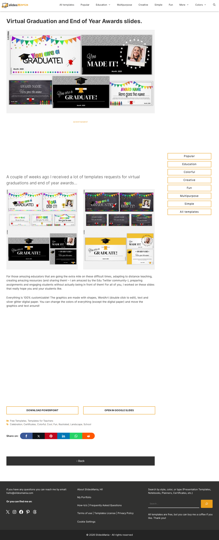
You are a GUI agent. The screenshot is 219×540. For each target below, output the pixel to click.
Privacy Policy (126, 513)
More (182, 4)
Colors (199, 4)
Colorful (41, 424)
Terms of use (84, 513)
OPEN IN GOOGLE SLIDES (119, 410)
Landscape (76, 424)
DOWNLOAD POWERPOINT (42, 410)
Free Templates (18, 420)
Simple (158, 4)
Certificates (30, 424)
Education (101, 4)
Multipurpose (124, 4)
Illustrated (64, 424)
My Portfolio (84, 497)
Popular (85, 4)
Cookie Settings (86, 521)
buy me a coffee (197, 514)
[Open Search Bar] (214, 5)
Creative (143, 4)
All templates (66, 4)
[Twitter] (39, 436)
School (87, 424)
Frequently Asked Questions (105, 505)
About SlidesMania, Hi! (90, 489)
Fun (171, 4)
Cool (49, 424)
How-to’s (82, 505)
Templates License (105, 513)
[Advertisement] (80, 145)
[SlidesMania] (17, 5)
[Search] (207, 504)
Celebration (16, 424)
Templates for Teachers (40, 420)
